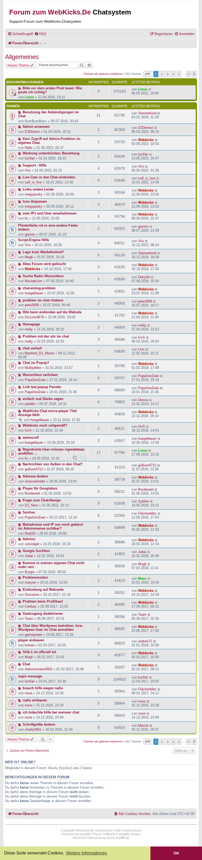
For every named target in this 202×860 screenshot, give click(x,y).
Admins (29, 539)
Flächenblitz (147, 513)
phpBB (84, 834)
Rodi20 (30, 533)
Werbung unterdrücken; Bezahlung (51, 153)
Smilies (29, 512)
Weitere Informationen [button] (86, 853)
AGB (117, 830)
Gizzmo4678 (34, 317)
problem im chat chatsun (43, 300)
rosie (28, 693)
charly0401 (33, 729)
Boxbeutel (32, 493)
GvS (141, 337)
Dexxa (143, 400)
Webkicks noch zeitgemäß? (45, 425)
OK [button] (176, 853)
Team (29, 618)
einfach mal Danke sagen (43, 399)
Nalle (28, 148)
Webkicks (146, 140)
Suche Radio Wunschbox (43, 276)
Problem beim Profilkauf (43, 601)
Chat (26, 664)
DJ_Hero (31, 505)
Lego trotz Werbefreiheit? (43, 252)
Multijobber (33, 368)
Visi (28, 170)
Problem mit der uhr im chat (46, 336)
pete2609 (32, 305)
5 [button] (179, 74)
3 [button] (167, 74)
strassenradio (35, 481)
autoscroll (31, 437)
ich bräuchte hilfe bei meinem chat (51, 712)
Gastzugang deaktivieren (43, 613)
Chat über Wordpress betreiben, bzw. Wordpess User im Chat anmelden (50, 628)
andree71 (145, 641)
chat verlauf (32, 348)
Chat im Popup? (36, 363)
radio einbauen (35, 700)
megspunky (33, 194)
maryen (30, 582)
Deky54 (144, 277)
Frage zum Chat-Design (42, 500)
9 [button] (188, 74)
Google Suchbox (36, 551)
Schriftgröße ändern (39, 724)
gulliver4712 (34, 469)
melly (29, 329)
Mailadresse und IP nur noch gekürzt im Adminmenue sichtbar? (50, 526)
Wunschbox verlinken (40, 375)
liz (26, 218)
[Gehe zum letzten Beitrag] (150, 89)
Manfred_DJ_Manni (39, 353)
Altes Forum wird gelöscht (44, 264)
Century (31, 606)
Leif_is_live (33, 182)
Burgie (29, 572)
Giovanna (32, 595)
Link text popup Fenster (42, 387)
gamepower (33, 635)
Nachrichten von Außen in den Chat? (53, 464)
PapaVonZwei (35, 380)
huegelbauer (34, 293)
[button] (147, 74)
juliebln (30, 404)
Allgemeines (22, 56)
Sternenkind (147, 113)
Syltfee (143, 501)
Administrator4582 (38, 669)
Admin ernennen (36, 127)
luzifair (30, 158)
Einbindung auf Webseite (43, 590)
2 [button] (162, 74)
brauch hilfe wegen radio (43, 688)
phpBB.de (122, 838)
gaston (30, 234)
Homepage (31, 324)
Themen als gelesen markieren (103, 73)
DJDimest (32, 132)
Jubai (29, 556)
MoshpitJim (33, 281)
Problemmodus (35, 577)
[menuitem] (40, 34)
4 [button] (173, 74)
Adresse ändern (35, 476)
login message (30, 676)
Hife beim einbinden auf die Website (52, 312)
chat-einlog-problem (39, 288)
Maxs (142, 578)
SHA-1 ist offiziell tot (39, 652)
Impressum (104, 830)
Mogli (29, 257)
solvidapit (32, 544)
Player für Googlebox (40, 488)
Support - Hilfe (34, 165)
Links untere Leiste (38, 189)
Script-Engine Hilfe (33, 240)
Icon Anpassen (35, 201)
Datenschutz (132, 830)
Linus (29, 97)
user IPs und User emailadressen (50, 213)
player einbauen (31, 640)
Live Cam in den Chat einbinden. (49, 177)
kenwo (29, 645)
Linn (141, 349)
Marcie (143, 725)
